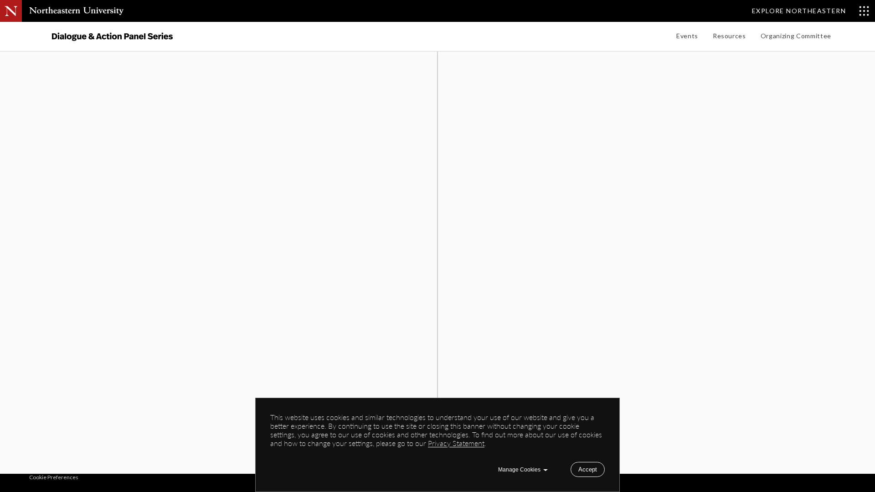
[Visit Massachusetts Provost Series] (112, 36)
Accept (587, 469)
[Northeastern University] (76, 11)
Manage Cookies (519, 469)
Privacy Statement (456, 443)
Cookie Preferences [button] (53, 477)
